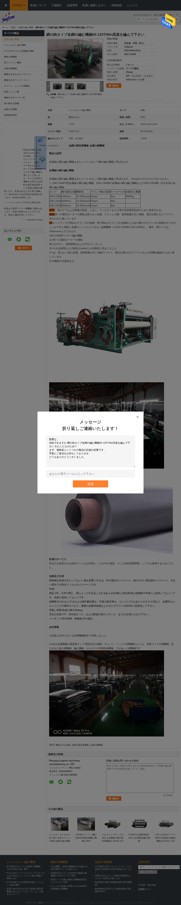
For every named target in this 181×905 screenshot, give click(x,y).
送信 (90, 484)
